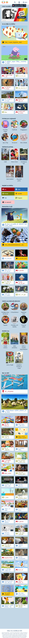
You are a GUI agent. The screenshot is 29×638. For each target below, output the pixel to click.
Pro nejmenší (8, 202)
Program (20, 198)
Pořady (6, 193)
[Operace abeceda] (14, 15)
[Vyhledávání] (15, 2)
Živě (6, 198)
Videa (19, 189)
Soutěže (20, 193)
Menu (25, 2)
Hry (5, 189)
